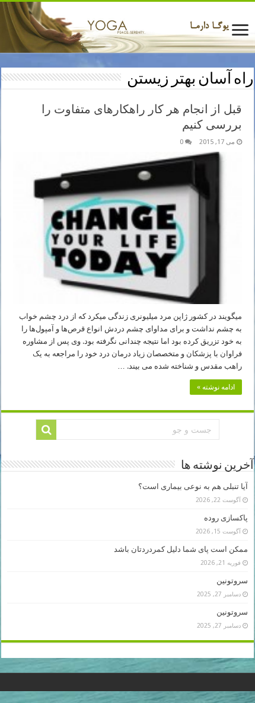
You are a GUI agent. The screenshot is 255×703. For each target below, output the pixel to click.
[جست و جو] (46, 430)
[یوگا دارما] (127, 27)
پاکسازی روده (226, 517)
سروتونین (232, 580)
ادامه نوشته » (216, 387)
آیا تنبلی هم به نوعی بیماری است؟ (193, 486)
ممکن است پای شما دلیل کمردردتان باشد (181, 549)
